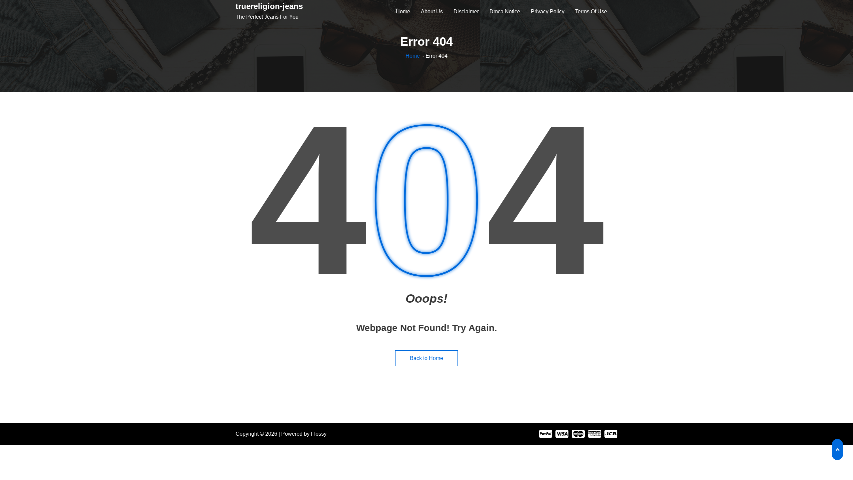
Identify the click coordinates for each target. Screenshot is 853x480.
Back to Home (426, 358)
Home (413, 56)
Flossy (319, 434)
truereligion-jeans (269, 6)
